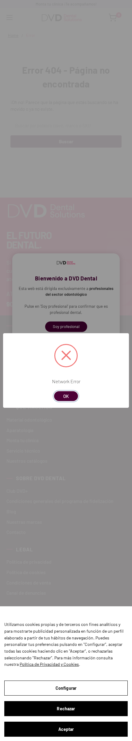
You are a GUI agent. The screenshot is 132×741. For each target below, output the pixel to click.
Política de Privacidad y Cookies (49, 664)
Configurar (66, 688)
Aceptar (66, 729)
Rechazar (66, 708)
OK (66, 396)
